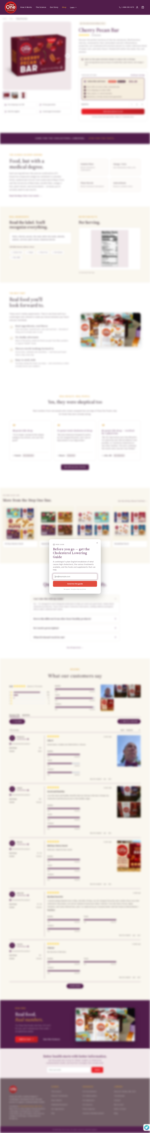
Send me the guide (75, 584)
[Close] (97, 543)
